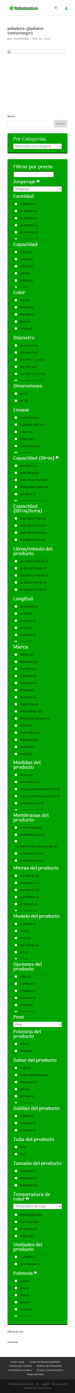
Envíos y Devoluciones (50, 1370)
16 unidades (30, 1264)
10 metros (29, 211)
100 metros (29, 782)
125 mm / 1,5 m (32, 374)
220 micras (29, 897)
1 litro (25, 252)
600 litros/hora (32, 540)
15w (24, 1281)
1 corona (28, 924)
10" (24, 393)
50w (24, 1302)
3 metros (28, 635)
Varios (27, 747)
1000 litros (29, 473)
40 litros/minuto (33, 582)
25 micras (28, 904)
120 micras (29, 876)
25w (24, 1288)
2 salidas (28, 1123)
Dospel (27, 690)
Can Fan (28, 669)
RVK (25, 725)
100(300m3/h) (32, 803)
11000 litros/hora (34, 487)
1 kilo (26, 432)
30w (24, 1295)
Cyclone (28, 683)
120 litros (28, 494)
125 (24, 952)
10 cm (26, 775)
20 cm (26, 628)
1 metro (28, 204)
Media (26, 1051)
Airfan (26, 654)
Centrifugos (31, 1215)
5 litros (26, 280)
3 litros (26, 266)
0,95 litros (29, 417)
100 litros (28, 466)
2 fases (26, 1005)
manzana (28, 1082)
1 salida (27, 1116)
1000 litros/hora (33, 480)
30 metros (29, 232)
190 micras (29, 890)
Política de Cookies (20, 1365)
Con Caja (29, 1222)
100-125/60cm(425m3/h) (40, 796)
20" (24, 401)
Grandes (27, 1171)
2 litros (26, 259)
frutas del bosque (34, 1075)
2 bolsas (27, 991)
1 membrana (30, 827)
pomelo (27, 1096)
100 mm (28, 352)
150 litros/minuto (34, 561)
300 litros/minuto (34, 575)
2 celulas (28, 998)
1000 (25, 938)
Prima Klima (31, 711)
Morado (27, 314)
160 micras (29, 883)
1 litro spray (30, 446)
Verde (26, 328)
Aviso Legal (17, 1361)
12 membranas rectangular (36, 846)
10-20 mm (29, 345)
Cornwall (28, 676)
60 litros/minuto (33, 589)
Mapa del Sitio (35, 1374)
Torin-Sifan (30, 732)
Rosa (25, 321)
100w (25, 1309)
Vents (26, 754)
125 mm (28, 367)
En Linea (29, 1229)
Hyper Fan (29, 704)
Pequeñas (29, 1185)
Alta (24, 1044)
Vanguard (29, 740)
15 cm (26, 613)
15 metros (28, 218)
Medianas (28, 1178)
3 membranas (31, 853)
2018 (45, 1384)
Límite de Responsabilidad (44, 1361)
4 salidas (28, 1130)
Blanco (26, 307)
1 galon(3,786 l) (32, 424)
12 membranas (32, 834)
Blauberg (29, 662)
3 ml (24, 273)
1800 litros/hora (33, 525)
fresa (25, 1068)
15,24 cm (28, 620)
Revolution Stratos (35, 718)
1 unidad (27, 983)
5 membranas (31, 860)
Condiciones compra (20, 1370)
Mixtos (27, 1236)
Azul (25, 300)
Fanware (28, 697)
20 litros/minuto (33, 568)
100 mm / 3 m (32, 359)
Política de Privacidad (49, 1365)
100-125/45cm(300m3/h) (40, 789)
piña (24, 1089)
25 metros (29, 225)
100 (24, 931)
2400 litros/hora (33, 532)
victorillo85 (21, 38)
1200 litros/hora (33, 518)
